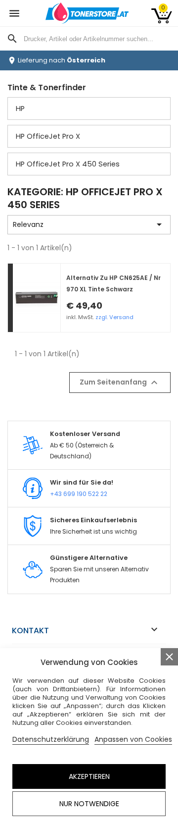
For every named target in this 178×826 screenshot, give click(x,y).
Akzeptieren (89, 776)
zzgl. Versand (114, 317)
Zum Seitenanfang (120, 382)
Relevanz (89, 224)
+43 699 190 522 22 (78, 494)
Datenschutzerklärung (50, 739)
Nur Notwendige (89, 804)
